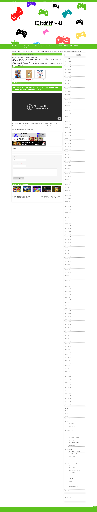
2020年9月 (68, 256)
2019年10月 (68, 283)
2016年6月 (68, 382)
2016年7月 (68, 379)
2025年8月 (68, 94)
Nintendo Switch (15, 45)
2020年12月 (68, 247)
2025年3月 (68, 108)
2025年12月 (68, 83)
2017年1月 (68, 363)
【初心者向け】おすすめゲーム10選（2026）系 (24, 62)
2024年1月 (68, 146)
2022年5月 (68, 201)
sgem (71, 481)
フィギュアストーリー (74, 442)
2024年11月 (68, 119)
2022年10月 (68, 187)
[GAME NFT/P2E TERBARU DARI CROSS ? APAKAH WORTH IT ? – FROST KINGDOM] (27, 189)
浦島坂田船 (72, 426)
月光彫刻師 (72, 445)
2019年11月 (68, 280)
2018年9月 (68, 310)
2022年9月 (68, 190)
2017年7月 (68, 346)
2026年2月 (68, 77)
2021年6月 (68, 231)
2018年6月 (68, 319)
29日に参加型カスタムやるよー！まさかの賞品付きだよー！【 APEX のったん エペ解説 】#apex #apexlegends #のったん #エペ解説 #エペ (50, 197)
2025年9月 (68, 91)
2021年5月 (68, 234)
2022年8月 (68, 193)
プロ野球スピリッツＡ (74, 440)
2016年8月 (68, 376)
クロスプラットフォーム (26, 45)
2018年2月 (68, 330)
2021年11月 (68, 217)
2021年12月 (68, 215)
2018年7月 (68, 316)
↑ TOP (95, 506)
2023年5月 (68, 168)
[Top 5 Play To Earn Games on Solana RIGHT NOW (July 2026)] (17, 189)
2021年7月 (68, 228)
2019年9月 (68, 286)
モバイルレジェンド (74, 434)
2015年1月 (68, 401)
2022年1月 (68, 212)
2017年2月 (68, 360)
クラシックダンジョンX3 (75, 451)
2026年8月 (68, 61)
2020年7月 (68, 261)
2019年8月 (68, 289)
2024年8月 (68, 127)
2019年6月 (68, 291)
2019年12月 (68, 278)
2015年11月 (68, 390)
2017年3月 (68, 357)
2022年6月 (68, 198)
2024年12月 (68, 116)
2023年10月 (68, 154)
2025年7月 (68, 97)
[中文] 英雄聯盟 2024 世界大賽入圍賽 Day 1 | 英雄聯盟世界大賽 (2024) (22, 197)
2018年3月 (68, 327)
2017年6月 (68, 349)
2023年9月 (68, 157)
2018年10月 (68, 308)
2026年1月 (68, 80)
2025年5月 (68, 102)
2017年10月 (68, 338)
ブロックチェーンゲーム (47, 45)
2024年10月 (68, 121)
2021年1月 (68, 245)
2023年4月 (68, 171)
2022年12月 (68, 182)
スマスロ (14, 48)
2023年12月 (68, 149)
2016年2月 (68, 387)
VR (67, 413)
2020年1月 (68, 275)
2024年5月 (68, 135)
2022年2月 (68, 209)
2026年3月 (68, 75)
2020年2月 (68, 272)
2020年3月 (68, 269)
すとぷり (72, 423)
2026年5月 (68, 69)
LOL (67, 416)
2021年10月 (68, 220)
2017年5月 (68, 352)
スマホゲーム (37, 45)
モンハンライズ (73, 456)
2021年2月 (68, 242)
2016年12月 (68, 365)
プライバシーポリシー (71, 500)
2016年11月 (68, 368)
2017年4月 (68, 354)
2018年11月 (68, 305)
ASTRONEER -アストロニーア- (76, 470)
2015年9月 (68, 393)
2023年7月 (68, 162)
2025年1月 (68, 113)
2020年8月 (68, 258)
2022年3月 (68, 206)
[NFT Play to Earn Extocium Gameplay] (56, 189)
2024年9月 (68, 124)
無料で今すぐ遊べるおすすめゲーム (21, 57)
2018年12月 (68, 302)
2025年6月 (68, 99)
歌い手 (25, 48)
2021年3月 (68, 239)
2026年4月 (68, 72)
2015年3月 (68, 398)
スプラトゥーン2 (73, 453)
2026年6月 (68, 66)
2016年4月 (68, 385)
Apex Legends (72, 467)
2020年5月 (68, 267)
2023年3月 (68, 173)
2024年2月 (68, 143)
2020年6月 (68, 264)
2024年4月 (68, 138)
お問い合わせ (69, 497)
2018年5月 (68, 321)
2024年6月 (68, 132)
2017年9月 (68, 341)
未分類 (67, 490)
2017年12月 (68, 332)
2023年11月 (68, 151)
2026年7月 (68, 64)
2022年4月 (68, 204)
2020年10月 (68, 253)
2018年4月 (68, 324)
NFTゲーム (72, 484)
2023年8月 (68, 160)
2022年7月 (68, 195)
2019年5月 (68, 294)
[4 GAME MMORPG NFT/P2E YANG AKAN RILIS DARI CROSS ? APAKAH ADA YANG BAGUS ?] (46, 189)
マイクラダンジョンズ (74, 472)
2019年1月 (68, 299)
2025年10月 (68, 88)
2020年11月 (68, 250)
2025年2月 (68, 110)
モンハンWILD (58, 45)
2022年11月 (68, 184)
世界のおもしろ (77, 45)
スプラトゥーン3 (68, 45)
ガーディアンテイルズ (74, 437)
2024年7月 (68, 129)
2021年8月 (68, 225)
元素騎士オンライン (74, 486)
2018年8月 (68, 313)
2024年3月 (68, 140)
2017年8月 (68, 343)
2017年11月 (68, 335)
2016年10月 (68, 371)
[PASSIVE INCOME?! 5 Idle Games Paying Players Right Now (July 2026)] (37, 189)
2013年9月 (68, 404)
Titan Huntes (72, 478)
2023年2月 (68, 176)
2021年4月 (68, 236)
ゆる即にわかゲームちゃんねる (23, 54)
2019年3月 (68, 297)
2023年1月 (68, 179)
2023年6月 (68, 165)
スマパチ (20, 48)
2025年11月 (68, 86)
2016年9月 (68, 374)
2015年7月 (68, 395)
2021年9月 (68, 223)
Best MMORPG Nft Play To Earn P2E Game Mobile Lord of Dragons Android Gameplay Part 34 (37, 88)
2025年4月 (68, 105)
